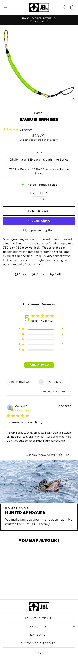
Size (39, 152)
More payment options (39, 230)
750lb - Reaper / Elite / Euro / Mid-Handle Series (39, 171)
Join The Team (38, 618)
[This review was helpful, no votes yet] (60, 455)
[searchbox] (22, 382)
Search (39, 653)
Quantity (39, 192)
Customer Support (38, 643)
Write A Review (39, 365)
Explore (38, 634)
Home (38, 112)
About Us (38, 626)
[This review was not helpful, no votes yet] (67, 455)
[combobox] (57, 391)
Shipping (25, 139)
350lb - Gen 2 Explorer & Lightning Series (39, 159)
